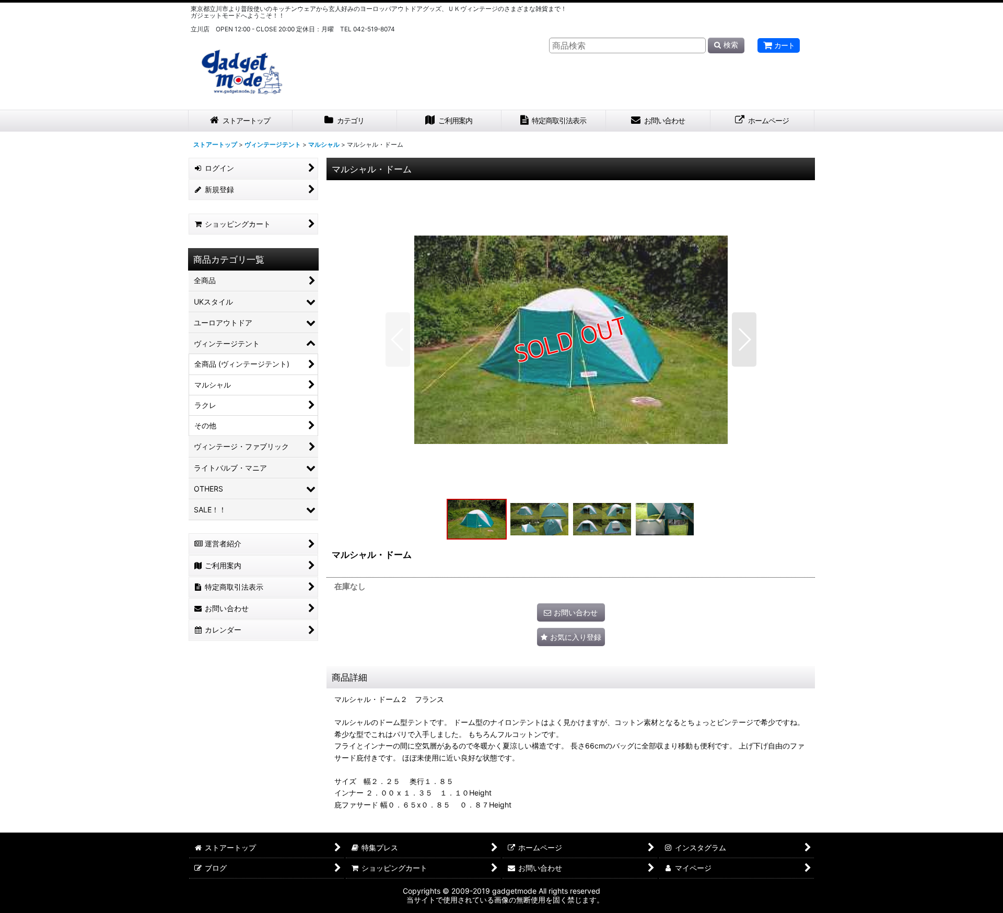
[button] (398, 339)
